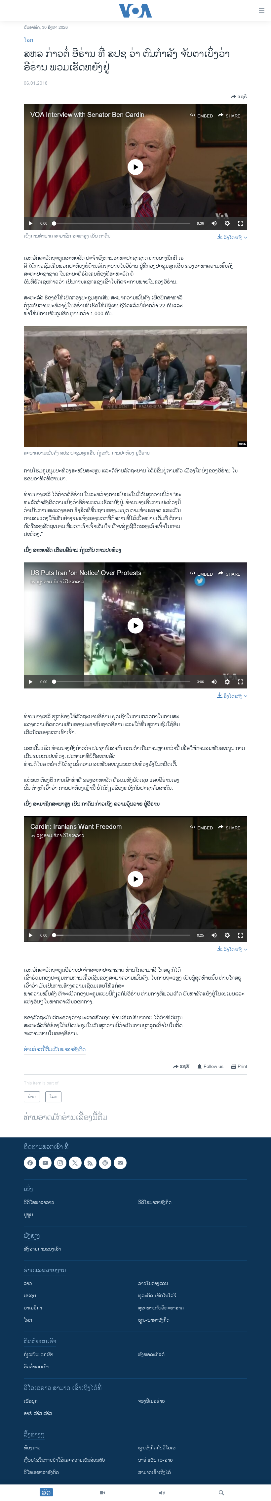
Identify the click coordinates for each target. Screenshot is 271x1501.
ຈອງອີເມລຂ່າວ (151, 1401)
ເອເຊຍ (30, 1295)
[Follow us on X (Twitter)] (75, 1163)
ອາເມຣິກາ (33, 1307)
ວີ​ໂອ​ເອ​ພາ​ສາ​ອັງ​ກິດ (41, 1472)
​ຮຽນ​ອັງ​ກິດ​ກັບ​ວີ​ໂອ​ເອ (156, 1447)
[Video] (102, 1492)
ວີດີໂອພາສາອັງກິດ (155, 1202)
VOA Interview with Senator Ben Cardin (87, 115)
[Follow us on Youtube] (45, 1163)
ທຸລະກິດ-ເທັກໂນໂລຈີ (157, 1295)
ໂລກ (28, 40)
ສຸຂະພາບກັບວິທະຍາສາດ (161, 1307)
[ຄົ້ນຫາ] (221, 1492)
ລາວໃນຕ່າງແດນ (153, 1283)
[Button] (239, 97)
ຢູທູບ (28, 1214)
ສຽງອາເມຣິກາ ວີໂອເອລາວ (60, 582)
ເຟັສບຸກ (31, 1401)
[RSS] (90, 1163)
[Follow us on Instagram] (60, 1163)
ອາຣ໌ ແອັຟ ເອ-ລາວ (155, 1460)
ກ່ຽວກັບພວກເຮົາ (38, 1354)
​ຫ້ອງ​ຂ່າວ (32, 1447)
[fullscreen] (240, 223)
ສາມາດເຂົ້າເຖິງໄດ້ (154, 1472)
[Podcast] (105, 1163)
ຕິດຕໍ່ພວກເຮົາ (36, 1366)
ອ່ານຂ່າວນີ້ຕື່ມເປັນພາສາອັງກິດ (55, 1049)
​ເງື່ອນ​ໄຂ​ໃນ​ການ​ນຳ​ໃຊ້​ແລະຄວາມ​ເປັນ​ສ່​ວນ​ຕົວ (64, 1460)
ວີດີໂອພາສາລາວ (39, 1202)
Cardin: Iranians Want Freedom (76, 826)
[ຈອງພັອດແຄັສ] (120, 1163)
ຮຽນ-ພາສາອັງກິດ (154, 1320)
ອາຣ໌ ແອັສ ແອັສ (38, 1413)
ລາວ (28, 1283)
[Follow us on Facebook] (30, 1163)
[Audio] (162, 1492)
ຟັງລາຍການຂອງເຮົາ (42, 1249)
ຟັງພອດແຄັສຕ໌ (151, 1354)
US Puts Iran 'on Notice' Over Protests (85, 573)
